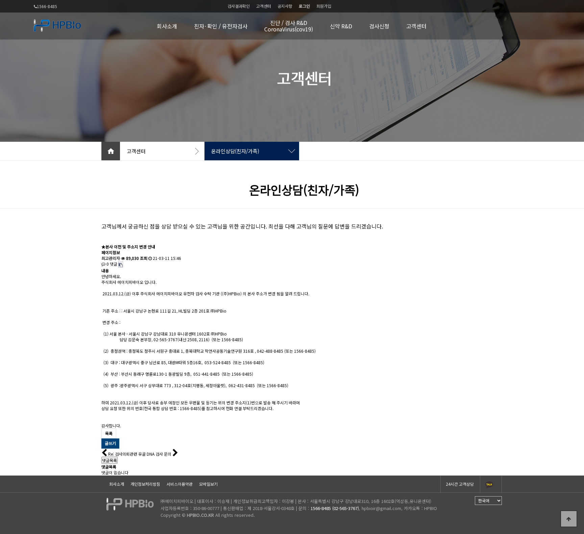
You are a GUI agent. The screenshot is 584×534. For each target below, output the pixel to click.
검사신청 (379, 26)
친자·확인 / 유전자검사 (220, 26)
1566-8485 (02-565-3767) (335, 508)
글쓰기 (110, 443)
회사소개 (167, 26)
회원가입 (323, 6)
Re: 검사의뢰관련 (122, 454)
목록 (109, 433)
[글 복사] (120, 264)
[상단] (568, 518)
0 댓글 (111, 264)
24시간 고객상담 (460, 484)
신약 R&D (341, 26)
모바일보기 (208, 484)
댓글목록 (109, 460)
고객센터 (263, 6)
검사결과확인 (238, 6)
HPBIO (430, 508)
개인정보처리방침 (145, 484)
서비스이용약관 (180, 484)
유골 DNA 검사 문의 (155, 454)
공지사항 (284, 6)
